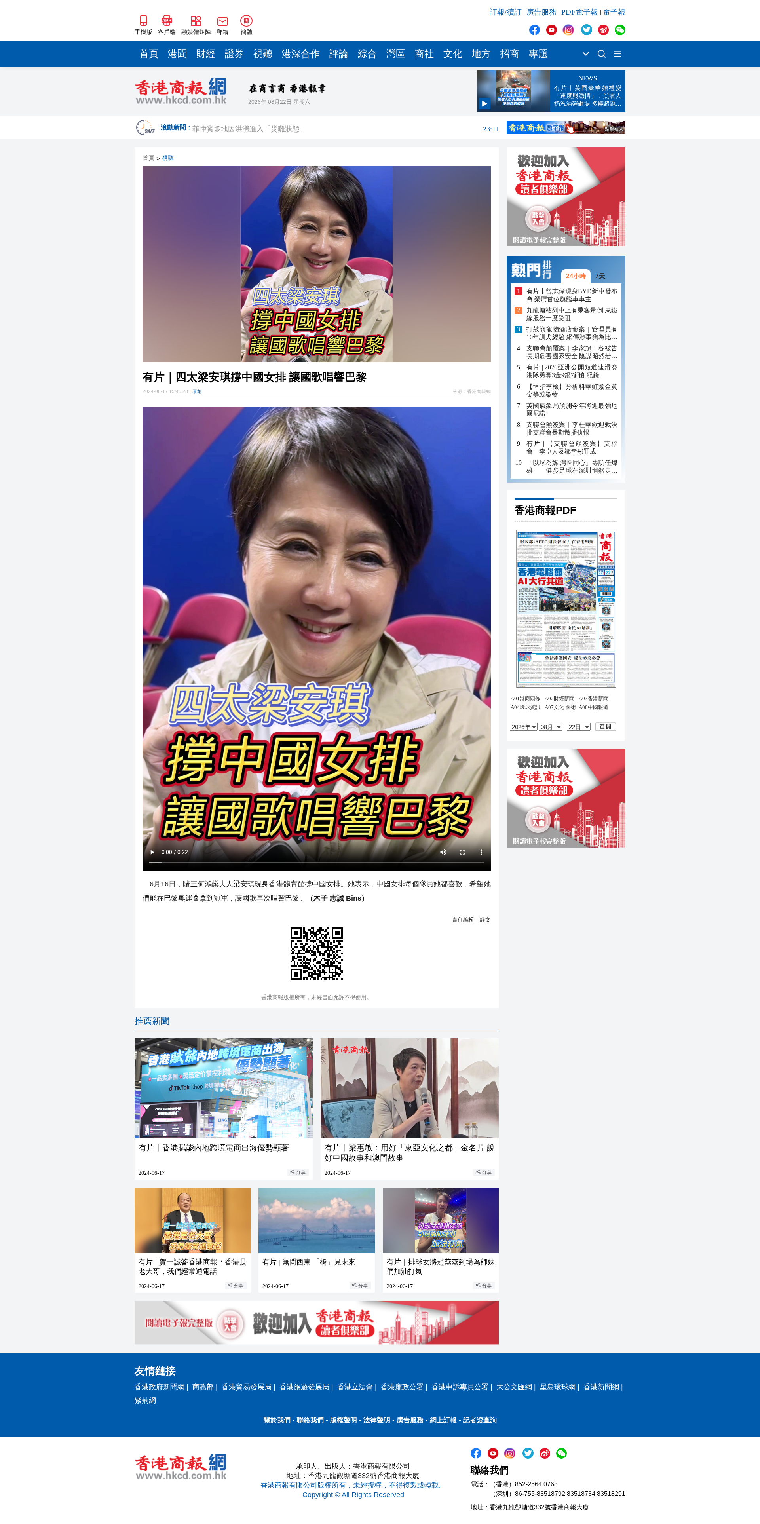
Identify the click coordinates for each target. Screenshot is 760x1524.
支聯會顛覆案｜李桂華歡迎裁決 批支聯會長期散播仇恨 (572, 428)
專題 (538, 54)
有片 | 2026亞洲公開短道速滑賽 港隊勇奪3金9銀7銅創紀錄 (572, 371)
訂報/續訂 (506, 12)
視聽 (262, 54)
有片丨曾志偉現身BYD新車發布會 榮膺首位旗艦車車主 (572, 295)
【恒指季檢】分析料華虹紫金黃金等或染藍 (572, 390)
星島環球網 (558, 1387)
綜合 (367, 54)
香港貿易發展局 (247, 1387)
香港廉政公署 (402, 1387)
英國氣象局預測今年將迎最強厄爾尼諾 (572, 409)
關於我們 (277, 1420)
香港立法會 (355, 1387)
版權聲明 (343, 1420)
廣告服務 (541, 12)
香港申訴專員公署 (459, 1387)
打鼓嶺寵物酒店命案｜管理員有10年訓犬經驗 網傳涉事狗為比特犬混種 (572, 334)
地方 (481, 54)
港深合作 (301, 54)
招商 (509, 54)
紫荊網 (145, 1400)
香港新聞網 (601, 1387)
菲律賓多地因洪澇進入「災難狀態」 (345, 127)
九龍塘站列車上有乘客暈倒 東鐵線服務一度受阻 (572, 314)
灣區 (395, 54)
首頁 (148, 54)
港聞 (177, 54)
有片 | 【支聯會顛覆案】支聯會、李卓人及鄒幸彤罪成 (572, 447)
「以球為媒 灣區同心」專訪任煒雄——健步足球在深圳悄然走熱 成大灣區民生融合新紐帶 (572, 467)
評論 (338, 54)
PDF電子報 (579, 12)
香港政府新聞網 (159, 1387)
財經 (205, 54)
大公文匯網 (514, 1387)
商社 (424, 54)
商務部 (203, 1387)
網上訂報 (443, 1420)
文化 (452, 54)
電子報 (614, 12)
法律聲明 (376, 1420)
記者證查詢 (480, 1420)
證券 (234, 54)
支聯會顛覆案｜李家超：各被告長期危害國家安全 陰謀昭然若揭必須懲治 (572, 353)
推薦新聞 (152, 1021)
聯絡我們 (310, 1420)
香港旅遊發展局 (304, 1387)
